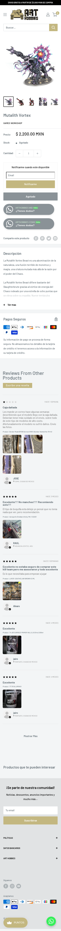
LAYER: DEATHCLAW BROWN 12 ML (22, 579)
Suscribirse (30, 820)
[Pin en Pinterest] (42, 238)
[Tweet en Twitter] (48, 238)
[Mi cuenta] (48, 14)
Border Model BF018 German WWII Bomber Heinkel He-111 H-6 (30, 432)
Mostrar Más (30, 736)
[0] (55, 15)
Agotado (30, 196)
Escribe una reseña (17, 385)
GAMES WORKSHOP (12, 123)
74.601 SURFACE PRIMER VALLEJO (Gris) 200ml (26, 632)
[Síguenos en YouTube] (18, 886)
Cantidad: (8, 153)
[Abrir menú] (5, 14)
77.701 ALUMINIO (15, 686)
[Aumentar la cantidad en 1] (37, 153)
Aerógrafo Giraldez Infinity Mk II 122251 (22, 517)
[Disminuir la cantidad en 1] (19, 153)
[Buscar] (53, 27)
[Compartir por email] (55, 238)
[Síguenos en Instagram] (12, 886)
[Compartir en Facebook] (36, 238)
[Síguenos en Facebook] (5, 886)
